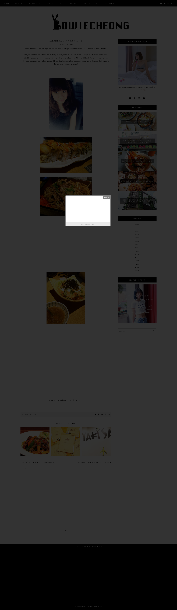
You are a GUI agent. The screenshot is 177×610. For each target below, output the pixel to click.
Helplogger (91, 224)
